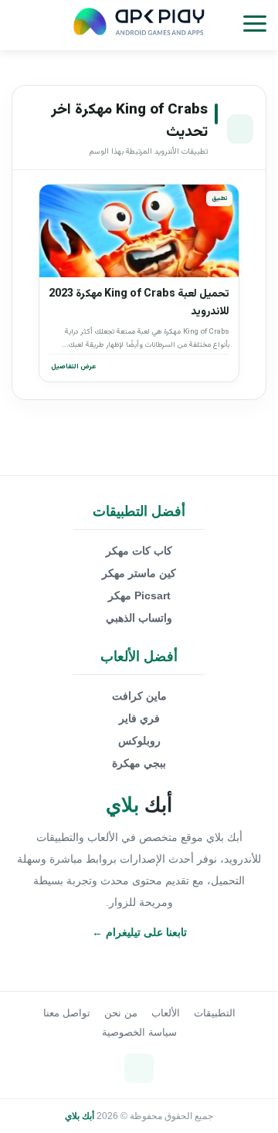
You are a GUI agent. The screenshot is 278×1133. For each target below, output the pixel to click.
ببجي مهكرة (139, 763)
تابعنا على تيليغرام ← (139, 932)
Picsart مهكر (139, 595)
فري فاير (139, 718)
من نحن (120, 1013)
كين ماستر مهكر (139, 573)
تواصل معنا (66, 1013)
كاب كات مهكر (139, 550)
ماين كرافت (139, 696)
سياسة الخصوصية (139, 1032)
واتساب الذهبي (139, 618)
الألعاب (165, 1013)
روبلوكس (139, 740)
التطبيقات (215, 1013)
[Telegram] (139, 1068)
